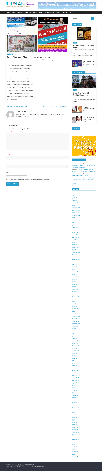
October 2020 (75, 321)
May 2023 (74, 267)
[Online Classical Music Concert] (77, 60)
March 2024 (75, 244)
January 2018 (75, 400)
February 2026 (75, 203)
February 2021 (75, 311)
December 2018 (76, 373)
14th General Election (41, 60)
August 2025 (75, 217)
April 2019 (74, 363)
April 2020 (74, 336)
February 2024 (75, 247)
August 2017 (75, 412)
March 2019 (75, 365)
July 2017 (74, 415)
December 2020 (76, 316)
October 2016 (75, 437)
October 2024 (75, 235)
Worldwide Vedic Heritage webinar (83, 46)
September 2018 (76, 380)
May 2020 (74, 333)
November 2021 (76, 294)
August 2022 (75, 279)
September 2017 (76, 410)
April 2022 (74, 284)
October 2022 (75, 276)
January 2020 (75, 343)
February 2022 (75, 286)
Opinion (58, 12)
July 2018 (74, 385)
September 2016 (76, 439)
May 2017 (74, 419)
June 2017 (74, 417)
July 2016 (74, 444)
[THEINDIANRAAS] (21, 2)
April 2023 (74, 269)
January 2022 (75, 289)
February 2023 (75, 272)
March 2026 (75, 200)
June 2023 (74, 264)
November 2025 (76, 210)
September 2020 (76, 323)
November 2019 (76, 346)
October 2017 (75, 407)
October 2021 (75, 296)
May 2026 (74, 195)
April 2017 (74, 422)
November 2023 (76, 254)
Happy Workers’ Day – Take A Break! (56, 106)
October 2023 (75, 257)
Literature (28, 12)
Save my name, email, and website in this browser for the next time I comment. (27, 179)
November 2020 (76, 318)
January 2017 (75, 429)
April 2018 (74, 392)
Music (35, 12)
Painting (20, 12)
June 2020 (74, 331)
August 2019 (75, 353)
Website (8, 172)
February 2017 (75, 427)
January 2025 (75, 232)
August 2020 (75, 326)
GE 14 (48, 60)
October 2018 (75, 378)
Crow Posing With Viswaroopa (17, 106)
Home (8, 12)
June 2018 (74, 387)
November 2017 (76, 405)
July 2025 (74, 220)
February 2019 (75, 368)
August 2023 (75, 262)
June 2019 (74, 358)
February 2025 (75, 230)
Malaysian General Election (56, 60)
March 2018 (75, 395)
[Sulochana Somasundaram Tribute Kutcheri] (77, 106)
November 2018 (76, 375)
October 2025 (75, 212)
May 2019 (74, 360)
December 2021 (76, 291)
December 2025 (76, 207)
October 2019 (75, 348)
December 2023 (76, 252)
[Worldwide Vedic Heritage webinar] (84, 28)
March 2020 (75, 338)
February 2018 (75, 397)
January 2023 (75, 274)
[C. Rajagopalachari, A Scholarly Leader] (77, 117)
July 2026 (74, 193)
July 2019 (74, 355)
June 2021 (74, 306)
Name (8, 155)
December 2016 (76, 432)
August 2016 (75, 442)
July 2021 (74, 304)
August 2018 (75, 383)
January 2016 (75, 456)
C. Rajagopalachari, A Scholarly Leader (88, 118)
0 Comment (27, 60)
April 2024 (74, 242)
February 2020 (75, 341)
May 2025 (74, 222)
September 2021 (76, 299)
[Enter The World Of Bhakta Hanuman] (84, 75)
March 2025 (75, 227)
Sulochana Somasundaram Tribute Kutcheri (89, 108)
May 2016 (74, 449)
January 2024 (75, 249)
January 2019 (75, 370)
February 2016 (75, 454)
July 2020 (74, 328)
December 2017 (76, 402)
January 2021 (75, 313)
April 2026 (74, 198)
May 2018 (74, 390)
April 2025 (74, 225)
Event (71, 12)
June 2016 (74, 447)
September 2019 (76, 350)
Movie (40, 12)
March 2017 (75, 424)
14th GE (34, 60)
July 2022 (74, 281)
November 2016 (76, 434)
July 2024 (74, 240)
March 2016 (75, 452)
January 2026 (75, 205)
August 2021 (75, 301)
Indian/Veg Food (49, 12)
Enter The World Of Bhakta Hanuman (81, 94)
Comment (9, 132)
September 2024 (76, 237)
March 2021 (75, 309)
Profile (65, 12)
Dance (14, 12)
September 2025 (76, 215)
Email (7, 164)
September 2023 (76, 259)
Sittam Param (19, 60)
